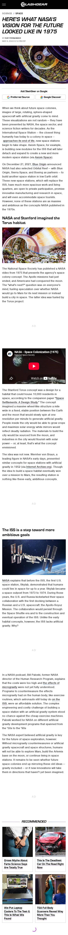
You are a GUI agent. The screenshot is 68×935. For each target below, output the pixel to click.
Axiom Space (43, 157)
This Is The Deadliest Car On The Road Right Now (50, 864)
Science (7, 14)
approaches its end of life (18, 140)
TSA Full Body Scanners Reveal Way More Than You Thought (50, 913)
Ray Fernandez (13, 38)
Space (19, 14)
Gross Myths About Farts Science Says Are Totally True (16, 864)
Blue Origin (39, 164)
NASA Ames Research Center (55, 81)
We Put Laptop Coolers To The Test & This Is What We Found (17, 913)
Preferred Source (20, 97)
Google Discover (52, 97)
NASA (5, 580)
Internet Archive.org (38, 467)
